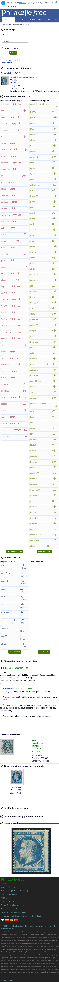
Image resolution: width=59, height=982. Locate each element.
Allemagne (5, 898)
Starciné (4, 313)
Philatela (34, 512)
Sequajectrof (6, 332)
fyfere (3, 261)
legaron (4, 339)
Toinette (4, 208)
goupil (3, 410)
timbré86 (34, 479)
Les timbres (6, 25)
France (4, 883)
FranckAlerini (35, 535)
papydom (34, 291)
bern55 (33, 348)
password (6, 41)
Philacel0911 (6, 436)
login (4, 34)
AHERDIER (35, 319)
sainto (32, 241)
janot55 (4, 636)
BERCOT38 (5, 371)
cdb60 (32, 258)
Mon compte (53, 19)
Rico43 (4, 423)
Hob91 (33, 219)
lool (31, 423)
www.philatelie (9, 689)
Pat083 (33, 146)
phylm (3, 241)
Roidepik (4, 384)
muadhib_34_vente (38, 404)
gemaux (4, 234)
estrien (3, 143)
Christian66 (35, 490)
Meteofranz (34, 247)
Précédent (19, 73)
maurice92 (34, 468)
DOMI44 (4, 130)
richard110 (5, 169)
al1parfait (34, 140)
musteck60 (34, 484)
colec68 (33, 359)
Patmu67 (4, 254)
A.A (2, 182)
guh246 (4, 293)
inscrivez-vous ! (8, 63)
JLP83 (3, 137)
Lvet (32, 163)
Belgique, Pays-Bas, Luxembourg (14, 891)
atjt (31, 286)
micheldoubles (36, 381)
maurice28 (34, 473)
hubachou (5, 397)
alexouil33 (5, 365)
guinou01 (34, 325)
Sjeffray (4, 319)
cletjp (32, 501)
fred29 (3, 248)
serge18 (4, 287)
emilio (32, 224)
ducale (3, 352)
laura (3, 111)
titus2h (3, 378)
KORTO (33, 112)
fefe (31, 207)
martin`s (4, 589)
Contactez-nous (7, 981)
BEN (32, 364)
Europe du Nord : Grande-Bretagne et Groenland (21, 916)
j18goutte (34, 370)
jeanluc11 (34, 202)
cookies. (22, 3)
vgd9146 (34, 314)
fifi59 (32, 129)
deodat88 (34, 179)
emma (32, 168)
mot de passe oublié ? (11, 60)
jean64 (4, 417)
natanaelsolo (6, 267)
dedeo (33, 151)
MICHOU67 (35, 540)
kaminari (33, 524)
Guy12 (33, 451)
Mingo (3, 280)
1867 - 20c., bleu (17, 793)
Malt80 (33, 445)
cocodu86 (5, 391)
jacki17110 (34, 118)
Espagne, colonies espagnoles (13, 912)
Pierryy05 (34, 303)
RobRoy (33, 462)
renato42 (4, 124)
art (2, 176)
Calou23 (33, 507)
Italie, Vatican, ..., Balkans (11, 909)
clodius (4, 404)
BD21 (3, 228)
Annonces (42, 19)
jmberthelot (5, 163)
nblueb (33, 546)
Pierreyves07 (6, 430)
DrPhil (32, 191)
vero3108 (34, 252)
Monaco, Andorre (8, 887)
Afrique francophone (9, 894)
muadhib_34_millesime (40, 104)
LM (2, 358)
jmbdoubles (5, 202)
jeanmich (34, 134)
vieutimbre (5, 613)
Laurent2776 (6, 150)
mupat (3, 117)
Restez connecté (11, 48)
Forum (32, 19)
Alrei (3, 605)
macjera (33, 398)
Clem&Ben (34, 518)
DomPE (4, 306)
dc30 (32, 353)
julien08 (4, 644)
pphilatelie (34, 280)
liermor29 (34, 196)
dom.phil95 (5, 221)
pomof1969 (35, 529)
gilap (32, 411)
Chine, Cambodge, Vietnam (12, 905)
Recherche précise (21, 25)
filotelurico (34, 342)
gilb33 (3, 189)
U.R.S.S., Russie (7, 901)
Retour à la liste (7, 73)
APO (32, 336)
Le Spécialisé (22, 19)
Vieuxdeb (34, 275)
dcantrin (33, 439)
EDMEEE (4, 300)
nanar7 (33, 387)
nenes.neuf (5, 104)
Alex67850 (34, 496)
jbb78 (32, 213)
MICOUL (4, 326)
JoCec (3, 274)
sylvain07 (5, 156)
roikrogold (34, 235)
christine (4, 195)
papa (3, 345)
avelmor (33, 456)
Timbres (8, 19)
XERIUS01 (5, 215)
